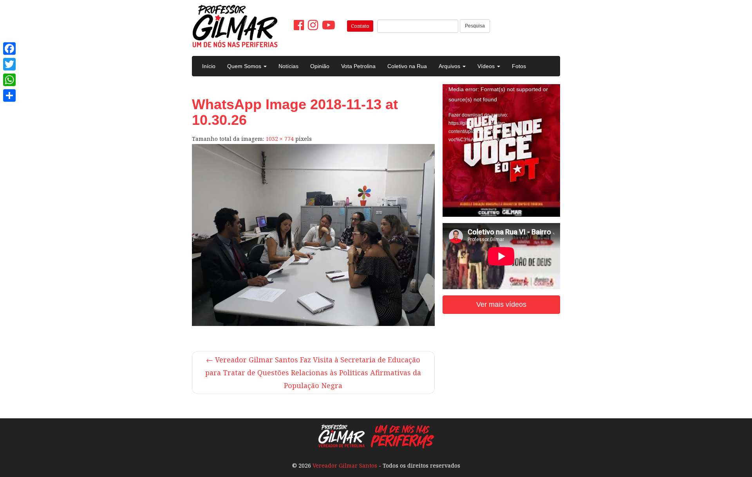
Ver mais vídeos (501, 304)
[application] (501, 117)
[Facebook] (9, 48)
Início (208, 66)
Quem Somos (245, 66)
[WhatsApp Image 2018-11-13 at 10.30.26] (313, 235)
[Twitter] (9, 64)
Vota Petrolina (358, 66)
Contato (360, 25)
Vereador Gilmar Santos (345, 465)
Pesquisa (475, 26)
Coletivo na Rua (407, 66)
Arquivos (450, 66)
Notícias (288, 66)
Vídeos (486, 66)
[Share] (9, 95)
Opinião (319, 66)
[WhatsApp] (9, 80)
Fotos (519, 66)
